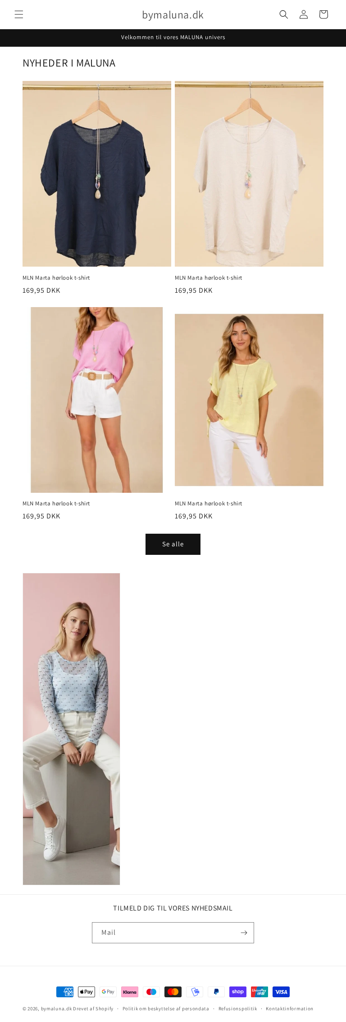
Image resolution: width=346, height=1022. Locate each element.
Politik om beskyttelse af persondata (166, 1008)
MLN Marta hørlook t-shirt (56, 277)
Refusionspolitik (238, 1008)
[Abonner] (244, 932)
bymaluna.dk (56, 1008)
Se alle (173, 544)
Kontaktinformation (290, 1008)
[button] (19, 14)
